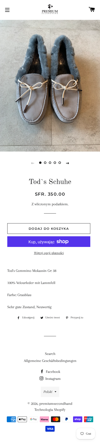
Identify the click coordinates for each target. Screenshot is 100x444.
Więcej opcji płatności (49, 253)
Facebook (52, 371)
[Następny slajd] (67, 163)
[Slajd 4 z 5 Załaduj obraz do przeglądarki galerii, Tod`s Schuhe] (54, 163)
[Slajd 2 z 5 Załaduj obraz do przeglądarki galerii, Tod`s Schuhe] (45, 163)
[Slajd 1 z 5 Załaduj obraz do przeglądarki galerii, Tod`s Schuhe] (40, 163)
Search (50, 354)
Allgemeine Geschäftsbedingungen (50, 361)
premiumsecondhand (55, 403)
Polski (47, 392)
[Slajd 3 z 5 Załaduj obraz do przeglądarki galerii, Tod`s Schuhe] (50, 163)
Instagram (52, 378)
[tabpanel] (50, 85)
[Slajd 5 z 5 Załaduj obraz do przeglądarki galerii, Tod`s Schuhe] (59, 163)
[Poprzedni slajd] (32, 163)
